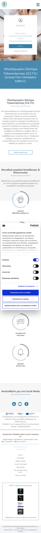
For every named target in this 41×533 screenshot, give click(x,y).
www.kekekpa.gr (20, 449)
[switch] (36, 266)
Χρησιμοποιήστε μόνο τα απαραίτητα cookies (21, 305)
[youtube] (20, 404)
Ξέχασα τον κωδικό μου (20, 50)
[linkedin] (14, 404)
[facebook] (26, 404)
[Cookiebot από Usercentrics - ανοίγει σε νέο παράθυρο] (30, 225)
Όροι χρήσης (21, 467)
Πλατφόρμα (20, 458)
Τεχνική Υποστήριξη (20, 464)
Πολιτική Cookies (20, 475)
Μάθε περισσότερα (20, 152)
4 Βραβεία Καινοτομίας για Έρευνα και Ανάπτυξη (20, 517)
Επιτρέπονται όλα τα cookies (20, 292)
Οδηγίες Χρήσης (20, 461)
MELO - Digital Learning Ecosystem (20, 485)
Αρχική (20, 455)
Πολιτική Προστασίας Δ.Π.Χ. (20, 471)
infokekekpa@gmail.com (20, 447)
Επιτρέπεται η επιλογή (20, 299)
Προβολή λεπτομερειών (26, 286)
